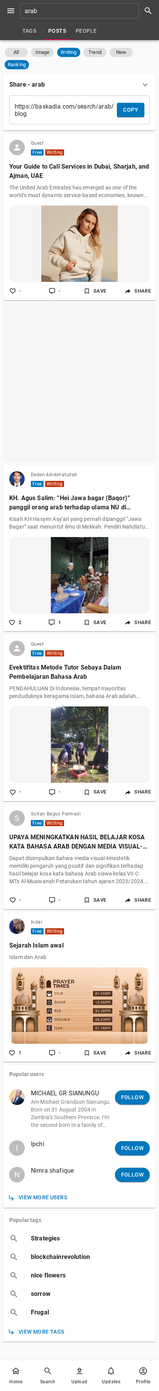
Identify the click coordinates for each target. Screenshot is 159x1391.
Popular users (26, 1074)
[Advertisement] (79, 382)
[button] (16, 52)
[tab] (29, 31)
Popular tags (25, 1220)
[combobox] (88, 11)
